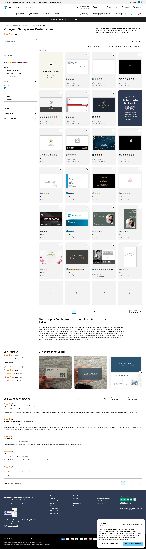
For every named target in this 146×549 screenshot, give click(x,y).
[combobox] (47, 7)
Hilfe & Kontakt (54, 501)
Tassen (98, 506)
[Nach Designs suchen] (34, 41)
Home (14, 538)
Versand (52, 503)
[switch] (136, 2)
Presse (75, 506)
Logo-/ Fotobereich (10, 118)
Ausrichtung (8, 92)
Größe (6, 67)
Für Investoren (77, 503)
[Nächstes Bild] (141, 373)
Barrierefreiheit (54, 513)
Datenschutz (26, 538)
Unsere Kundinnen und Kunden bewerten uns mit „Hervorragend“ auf (131, 509)
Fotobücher (100, 503)
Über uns (75, 498)
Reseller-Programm (31, 2)
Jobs (74, 501)
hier (94, 19)
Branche (6, 104)
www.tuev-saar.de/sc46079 (10, 525)
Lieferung (55, 77)
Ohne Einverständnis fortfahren (133, 524)
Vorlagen (42, 25)
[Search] (105, 399)
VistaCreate (7, 2)
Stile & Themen (8, 108)
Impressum (19, 538)
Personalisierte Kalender (103, 498)
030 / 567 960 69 (8, 538)
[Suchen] (69, 7)
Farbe (5, 59)
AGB (31, 538)
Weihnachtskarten (102, 501)
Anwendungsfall (9, 113)
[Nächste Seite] (100, 312)
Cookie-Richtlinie (123, 539)
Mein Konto (53, 498)
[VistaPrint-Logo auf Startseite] (13, 7)
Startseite (6, 25)
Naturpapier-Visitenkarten (30, 25)
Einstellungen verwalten (110, 543)
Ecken (6, 81)
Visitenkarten (16, 25)
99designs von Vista (18, 2)
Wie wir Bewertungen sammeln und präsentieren (19, 358)
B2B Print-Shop (43, 2)
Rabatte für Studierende (57, 510)
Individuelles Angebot (55, 2)
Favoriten (138, 41)
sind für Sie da (10, 503)
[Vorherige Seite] (69, 312)
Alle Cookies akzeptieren (133, 543)
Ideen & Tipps (54, 508)
